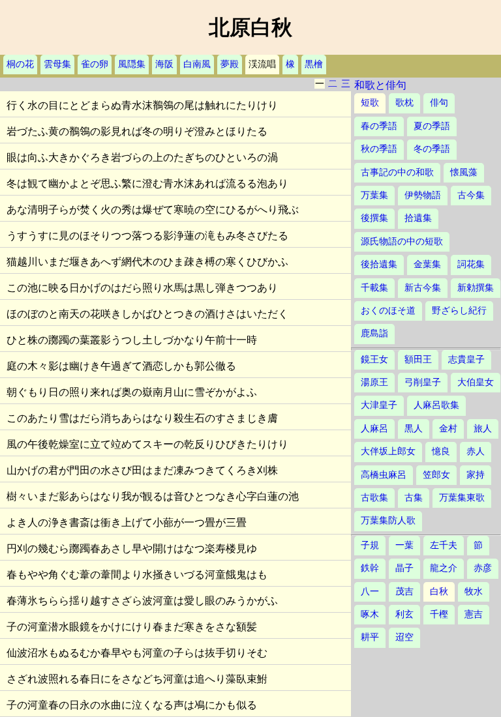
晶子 (404, 568)
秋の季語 (379, 149)
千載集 (374, 288)
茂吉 (404, 591)
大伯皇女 (475, 382)
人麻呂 (374, 428)
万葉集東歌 (462, 498)
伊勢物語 (422, 195)
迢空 (404, 637)
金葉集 (427, 264)
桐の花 (20, 64)
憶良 (441, 451)
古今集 (471, 195)
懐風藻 (464, 172)
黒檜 (314, 64)
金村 (448, 428)
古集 (413, 498)
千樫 (439, 614)
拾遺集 (418, 218)
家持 (475, 475)
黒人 (413, 428)
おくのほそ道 (388, 310)
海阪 (164, 64)
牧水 (473, 591)
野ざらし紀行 (459, 310)
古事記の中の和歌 (397, 172)
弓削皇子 (422, 382)
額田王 (418, 359)
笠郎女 (436, 475)
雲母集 (57, 64)
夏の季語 (432, 126)
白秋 (439, 591)
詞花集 (471, 264)
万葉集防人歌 (388, 520)
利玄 (404, 614)
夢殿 (229, 64)
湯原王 (374, 382)
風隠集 (131, 64)
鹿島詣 (374, 333)
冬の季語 (432, 149)
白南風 (197, 64)
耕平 (370, 637)
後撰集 (374, 218)
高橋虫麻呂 (383, 475)
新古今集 (422, 288)
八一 (370, 591)
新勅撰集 (475, 288)
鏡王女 (374, 359)
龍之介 (443, 568)
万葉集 (374, 195)
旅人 (483, 428)
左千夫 (443, 545)
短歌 (370, 103)
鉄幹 (370, 568)
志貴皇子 (466, 359)
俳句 (439, 103)
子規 (370, 545)
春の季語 (379, 126)
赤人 (475, 451)
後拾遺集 (379, 264)
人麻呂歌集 (436, 405)
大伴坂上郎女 (388, 451)
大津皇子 (379, 405)
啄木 (370, 614)
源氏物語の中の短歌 (402, 241)
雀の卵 (94, 64)
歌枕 (404, 103)
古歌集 (374, 498)
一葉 (404, 545)
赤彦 (483, 568)
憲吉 (473, 614)
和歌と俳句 (380, 85)
